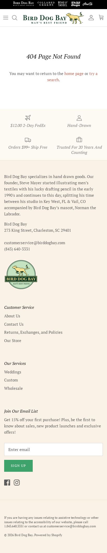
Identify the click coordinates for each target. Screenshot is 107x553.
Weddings (12, 371)
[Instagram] (17, 483)
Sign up (18, 465)
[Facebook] (7, 483)
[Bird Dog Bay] (53, 18)
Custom (11, 380)
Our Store (12, 340)
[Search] (17, 17)
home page (74, 73)
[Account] (90, 17)
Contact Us (14, 324)
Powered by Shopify (48, 535)
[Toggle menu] (5, 17)
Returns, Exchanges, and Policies (33, 332)
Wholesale (13, 388)
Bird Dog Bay (24, 535)
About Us (12, 315)
